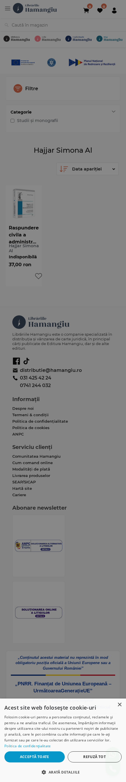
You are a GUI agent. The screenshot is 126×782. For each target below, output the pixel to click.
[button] (63, 772)
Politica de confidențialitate (27, 745)
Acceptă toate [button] (34, 756)
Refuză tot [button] (94, 756)
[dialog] (63, 740)
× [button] (119, 705)
